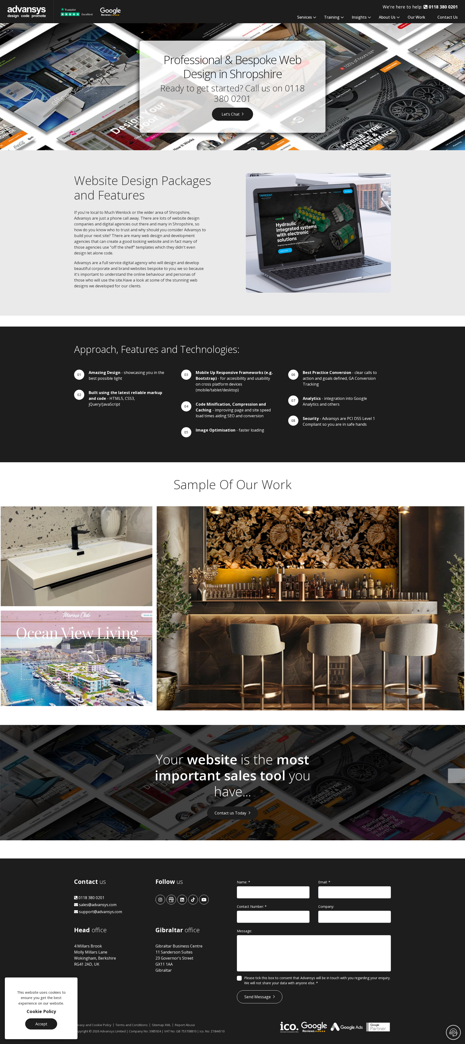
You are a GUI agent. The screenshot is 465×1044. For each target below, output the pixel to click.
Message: (244, 931)
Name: (243, 882)
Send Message (257, 996)
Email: (324, 882)
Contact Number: (252, 906)
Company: (326, 906)
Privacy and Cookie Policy (92, 1025)
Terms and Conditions (132, 1025)
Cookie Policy (41, 1011)
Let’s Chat (231, 114)
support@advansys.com (100, 911)
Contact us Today (230, 813)
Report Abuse (185, 1025)
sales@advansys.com (97, 904)
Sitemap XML (161, 1025)
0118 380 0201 (91, 897)
